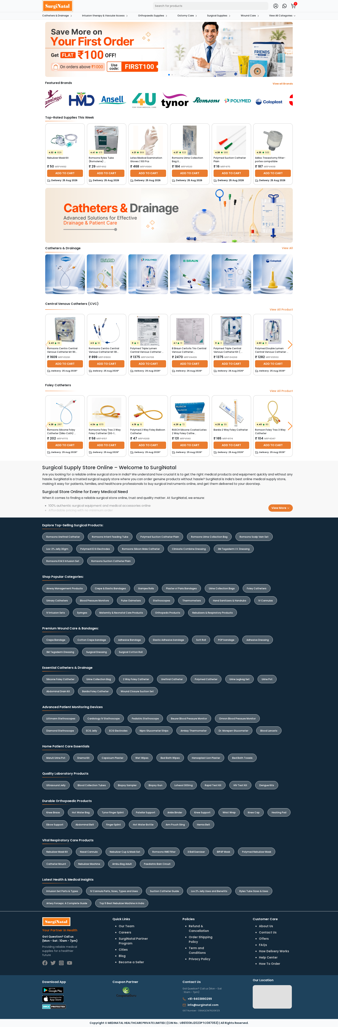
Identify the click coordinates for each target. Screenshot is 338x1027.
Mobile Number (187, 505)
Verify (204, 538)
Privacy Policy (219, 528)
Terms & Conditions (192, 528)
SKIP (162, 503)
